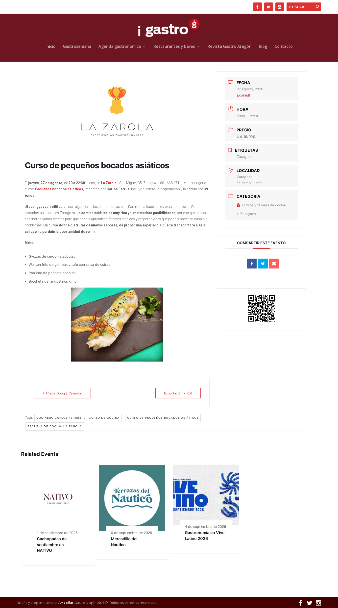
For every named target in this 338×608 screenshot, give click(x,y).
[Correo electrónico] (274, 263)
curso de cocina (104, 417)
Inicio (50, 46)
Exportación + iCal (178, 393)
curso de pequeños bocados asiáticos (163, 417)
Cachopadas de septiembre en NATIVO (52, 544)
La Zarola (109, 183)
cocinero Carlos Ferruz (58, 417)
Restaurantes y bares (174, 46)
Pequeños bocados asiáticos (59, 189)
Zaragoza (248, 214)
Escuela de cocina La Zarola (54, 426)
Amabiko (65, 602)
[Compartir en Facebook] (252, 263)
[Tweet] (263, 263)
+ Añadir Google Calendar (62, 393)
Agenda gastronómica (119, 46)
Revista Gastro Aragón (229, 46)
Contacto (284, 46)
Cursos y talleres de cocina (264, 205)
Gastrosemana (77, 46)
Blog (263, 46)
